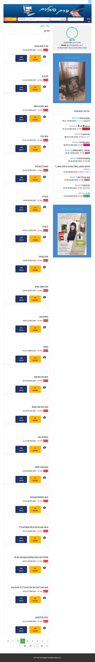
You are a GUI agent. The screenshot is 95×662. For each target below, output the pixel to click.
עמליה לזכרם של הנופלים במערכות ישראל (31, 557)
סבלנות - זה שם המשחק (81, 150)
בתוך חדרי (44, 136)
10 (42, 646)
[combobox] (58, 19)
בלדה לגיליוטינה (41, 617)
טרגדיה (45, 196)
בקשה (45, 346)
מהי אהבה (86, 134)
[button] (90, 2)
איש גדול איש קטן (41, 376)
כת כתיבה (86, 185)
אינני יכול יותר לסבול (40, 406)
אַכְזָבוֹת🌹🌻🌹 (84, 126)
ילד (88, 193)
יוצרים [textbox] (63, 19)
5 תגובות (79, 185)
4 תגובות (76, 142)
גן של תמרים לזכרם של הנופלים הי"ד (33, 527)
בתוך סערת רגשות (41, 106)
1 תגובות (76, 118)
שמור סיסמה (18, 19)
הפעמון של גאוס (84, 158)
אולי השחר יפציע (41, 286)
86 (25, 646)
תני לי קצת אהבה (41, 46)
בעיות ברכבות (85, 118)
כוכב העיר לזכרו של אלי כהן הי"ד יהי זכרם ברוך (29, 587)
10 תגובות (83, 193)
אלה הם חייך (43, 256)
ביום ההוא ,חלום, (41, 466)
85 (31, 646)
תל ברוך (45, 76)
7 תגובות (73, 177)
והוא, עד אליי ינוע (84, 177)
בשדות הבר (43, 316)
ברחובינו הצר (43, 436)
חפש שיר (88, 20)
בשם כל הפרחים (41, 166)
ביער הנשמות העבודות (39, 497)
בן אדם (45, 226)
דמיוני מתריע (85, 142)
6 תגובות (78, 134)
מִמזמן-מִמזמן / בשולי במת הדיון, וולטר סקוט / (73, 166)
